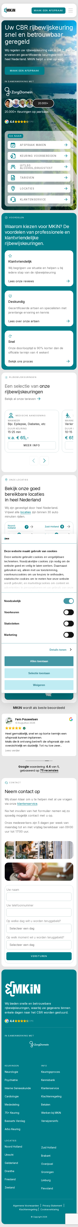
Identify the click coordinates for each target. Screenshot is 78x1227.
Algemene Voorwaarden (26, 1205)
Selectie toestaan (39, 673)
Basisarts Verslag (15, 1120)
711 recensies (49, 770)
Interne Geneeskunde (18, 1088)
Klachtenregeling (51, 1096)
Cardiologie (12, 1096)
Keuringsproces (50, 1071)
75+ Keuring (12, 1112)
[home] (9, 10)
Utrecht (9, 1154)
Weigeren (39, 685)
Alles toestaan (39, 661)
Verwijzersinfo (49, 1120)
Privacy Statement (52, 1205)
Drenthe (9, 1171)
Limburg (46, 1180)
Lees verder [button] (12, 750)
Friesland (10, 1179)
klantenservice (27, 803)
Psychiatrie (11, 1080)
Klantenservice (50, 1088)
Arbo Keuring (12, 1129)
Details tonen (58, 649)
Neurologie (11, 1071)
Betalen (45, 1104)
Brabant (45, 1155)
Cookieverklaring (49, 1209)
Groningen (47, 1172)
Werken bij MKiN (51, 1112)
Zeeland (10, 1187)
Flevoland (47, 1188)
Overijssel (47, 1163)
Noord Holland (13, 1146)
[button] (70, 10)
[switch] (68, 612)
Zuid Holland (48, 1147)
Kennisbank (48, 1080)
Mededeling (12, 1104)
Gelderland (11, 1162)
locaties (25, 512)
